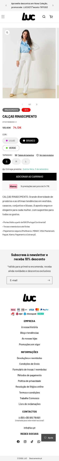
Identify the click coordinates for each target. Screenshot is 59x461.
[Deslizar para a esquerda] (22, 104)
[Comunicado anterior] (6, 5)
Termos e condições (29, 392)
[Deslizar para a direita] (36, 104)
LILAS (13, 141)
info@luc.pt (29, 427)
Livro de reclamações (29, 404)
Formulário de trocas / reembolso (30, 369)
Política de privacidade (29, 381)
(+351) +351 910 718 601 (29, 417)
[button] (44, 16)
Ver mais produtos (46, 155)
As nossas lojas (29, 338)
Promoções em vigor (29, 344)
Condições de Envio (29, 363)
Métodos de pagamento (30, 375)
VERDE (12, 148)
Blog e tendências (29, 332)
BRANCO (30, 140)
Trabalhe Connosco (29, 398)
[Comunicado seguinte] (53, 5)
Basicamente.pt (35, 458)
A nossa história (29, 327)
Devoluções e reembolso (29, 358)
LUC (25, 458)
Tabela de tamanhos (26, 155)
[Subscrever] (48, 280)
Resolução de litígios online (30, 386)
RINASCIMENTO (11, 110)
